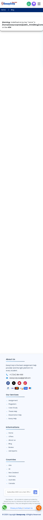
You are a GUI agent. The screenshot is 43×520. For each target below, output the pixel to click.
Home (3, 10)
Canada (12, 483)
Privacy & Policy (16, 508)
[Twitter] (14, 383)
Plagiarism (12, 404)
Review (11, 447)
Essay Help (13, 418)
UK (9, 469)
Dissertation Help (15, 415)
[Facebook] (8, 383)
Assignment (13, 400)
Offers (11, 436)
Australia (12, 480)
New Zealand (13, 473)
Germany (12, 476)
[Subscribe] (35, 492)
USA (10, 465)
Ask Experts (13, 451)
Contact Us (28, 508)
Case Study (13, 408)
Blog (12, 10)
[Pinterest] (19, 383)
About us (12, 440)
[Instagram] (25, 383)
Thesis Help (13, 411)
